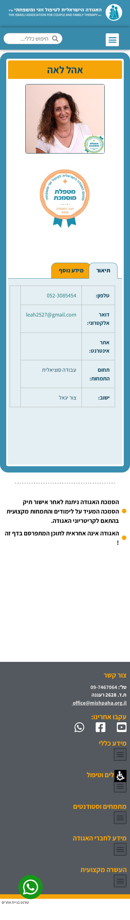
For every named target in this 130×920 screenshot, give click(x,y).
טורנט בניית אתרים (15, 902)
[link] (119, 727)
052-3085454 (61, 295)
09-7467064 (103, 687)
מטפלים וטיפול (107, 774)
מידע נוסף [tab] (71, 270)
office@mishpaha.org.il (99, 702)
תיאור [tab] (103, 270)
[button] (112, 40)
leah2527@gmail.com (51, 314)
